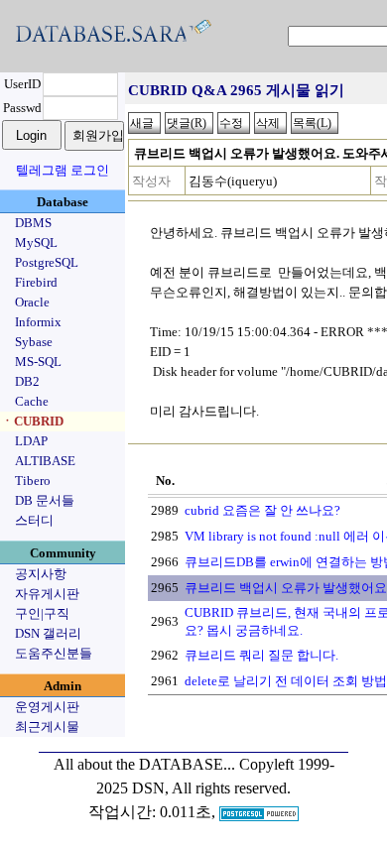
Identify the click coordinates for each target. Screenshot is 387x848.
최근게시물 (47, 726)
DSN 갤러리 (48, 633)
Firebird (36, 282)
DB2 (27, 381)
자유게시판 (47, 593)
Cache (32, 401)
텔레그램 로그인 (62, 170)
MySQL (36, 242)
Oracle (32, 302)
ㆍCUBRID (32, 421)
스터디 (34, 520)
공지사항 (40, 573)
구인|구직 (42, 613)
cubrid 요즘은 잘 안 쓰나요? (262, 510)
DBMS (33, 222)
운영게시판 (47, 706)
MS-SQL (38, 361)
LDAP (31, 440)
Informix (38, 321)
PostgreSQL (46, 262)
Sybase (34, 341)
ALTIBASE (45, 460)
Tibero (33, 480)
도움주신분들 (53, 653)
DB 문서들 (44, 500)
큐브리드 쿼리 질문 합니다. (261, 655)
